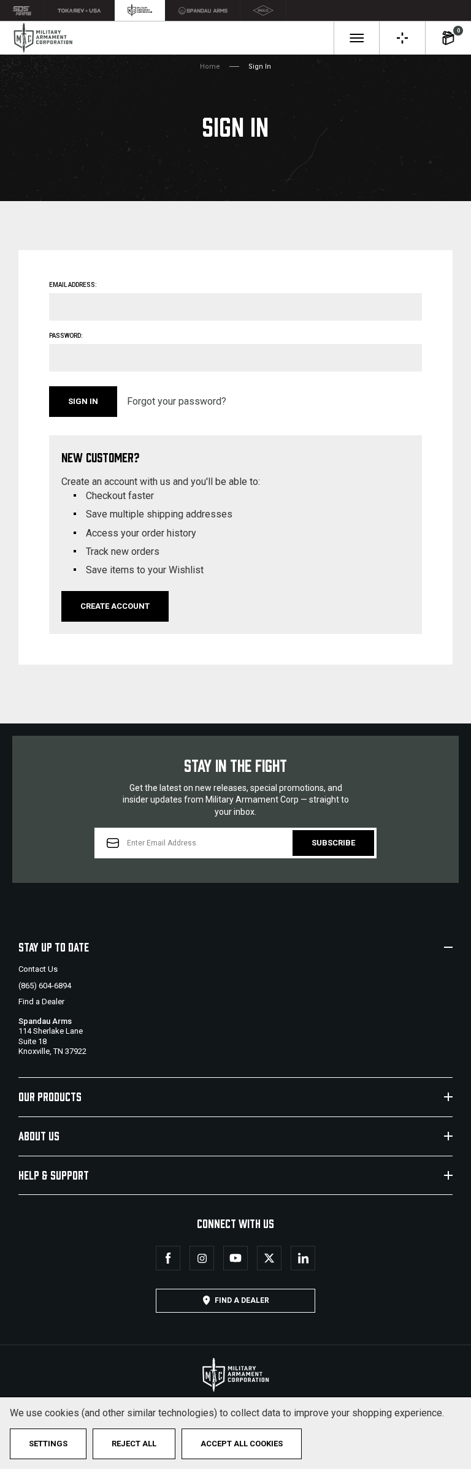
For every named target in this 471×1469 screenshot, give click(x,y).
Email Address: (73, 284)
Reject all (134, 1443)
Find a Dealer (41, 1001)
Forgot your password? (176, 401)
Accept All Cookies (242, 1443)
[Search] (402, 38)
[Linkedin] (303, 1258)
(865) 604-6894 (44, 985)
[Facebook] (168, 1258)
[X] (269, 1258)
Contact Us (38, 969)
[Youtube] (235, 1258)
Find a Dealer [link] (242, 1300)
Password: (66, 335)
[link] (22, 10)
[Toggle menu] (357, 38)
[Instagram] (202, 1258)
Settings (48, 1443)
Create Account (115, 606)
